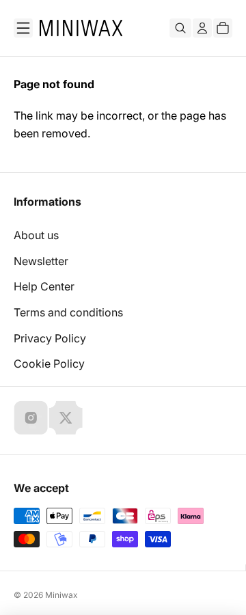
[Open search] (180, 28)
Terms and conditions (68, 312)
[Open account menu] (202, 28)
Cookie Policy (49, 363)
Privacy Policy (50, 338)
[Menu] (23, 28)
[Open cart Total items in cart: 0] (222, 28)
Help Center (44, 286)
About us (36, 235)
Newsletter (41, 261)
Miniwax (61, 595)
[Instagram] (31, 417)
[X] (66, 417)
